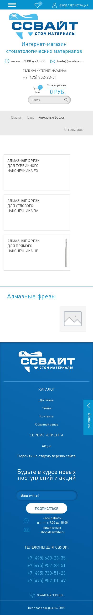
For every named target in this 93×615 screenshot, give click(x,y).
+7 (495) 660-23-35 (46, 558)
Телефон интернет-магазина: (45, 70)
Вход (63, 5)
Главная (16, 117)
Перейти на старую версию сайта (46, 456)
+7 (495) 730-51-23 (46, 573)
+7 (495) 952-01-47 (46, 580)
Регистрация (78, 5)
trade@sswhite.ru (70, 61)
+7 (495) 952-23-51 (40, 77)
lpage (30, 117)
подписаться (46, 508)
